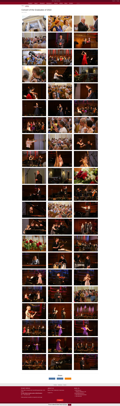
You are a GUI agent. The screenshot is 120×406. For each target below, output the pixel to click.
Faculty (55, 384)
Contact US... (50, 392)
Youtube (60, 400)
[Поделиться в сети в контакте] (52, 379)
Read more (64, 404)
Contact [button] (71, 3)
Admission (60, 384)
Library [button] (61, 3)
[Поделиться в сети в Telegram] (60, 379)
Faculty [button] (30, 3)
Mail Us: (77, 388)
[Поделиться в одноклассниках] (68, 379)
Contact (64, 384)
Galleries (27, 5)
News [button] (35, 3)
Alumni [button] (56, 3)
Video (22, 5)
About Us (51, 388)
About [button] (65, 3)
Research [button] (42, 3)
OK (69, 404)
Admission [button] (49, 3)
